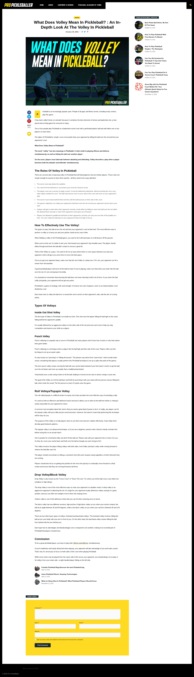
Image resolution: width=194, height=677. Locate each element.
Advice (50, 5)
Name (37, 623)
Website (37, 631)
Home (42, 5)
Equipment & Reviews (65, 5)
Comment (38, 608)
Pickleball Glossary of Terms (89, 5)
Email (81, 623)
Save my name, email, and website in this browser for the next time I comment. (60, 639)
